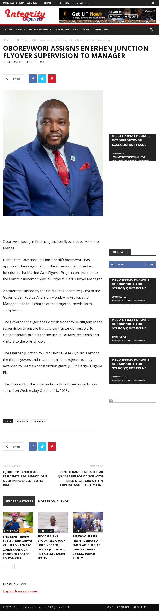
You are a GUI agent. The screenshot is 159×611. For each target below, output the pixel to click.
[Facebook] (146, 3)
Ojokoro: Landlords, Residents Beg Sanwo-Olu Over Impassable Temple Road (25, 478)
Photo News (103, 29)
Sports (86, 29)
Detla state (22, 421)
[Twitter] (153, 3)
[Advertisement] (53, 227)
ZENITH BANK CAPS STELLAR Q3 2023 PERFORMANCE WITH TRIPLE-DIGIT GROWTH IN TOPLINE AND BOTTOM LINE (80, 478)
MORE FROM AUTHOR (53, 501)
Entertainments (40, 29)
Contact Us (81, 3)
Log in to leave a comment (20, 591)
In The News (21, 40)
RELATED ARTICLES (19, 501)
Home (48, 3)
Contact (123, 607)
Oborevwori (39, 421)
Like (150, 264)
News (19, 29)
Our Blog (62, 3)
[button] (151, 30)
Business (79, 530)
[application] (132, 147)
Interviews (62, 29)
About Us (139, 607)
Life (75, 29)
